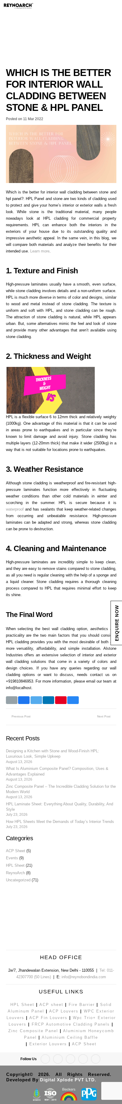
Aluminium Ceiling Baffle (70, 1037)
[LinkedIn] (83, 1059)
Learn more (39, 251)
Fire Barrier (82, 1004)
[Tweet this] (36, 700)
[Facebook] (98, 6)
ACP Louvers (63, 1011)
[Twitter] (109, 6)
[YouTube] (96, 1059)
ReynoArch (15, 873)
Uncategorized (18, 880)
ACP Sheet (15, 851)
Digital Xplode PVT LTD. (68, 1079)
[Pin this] (61, 700)
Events (12, 858)
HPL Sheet (15, 865)
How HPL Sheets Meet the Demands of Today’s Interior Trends (60, 821)
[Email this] (11, 700)
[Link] (47, 6)
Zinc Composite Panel (33, 1031)
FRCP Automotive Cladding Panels (71, 1024)
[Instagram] (71, 1059)
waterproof (15, 509)
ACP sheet (51, 1004)
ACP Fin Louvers (48, 1017)
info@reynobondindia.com (84, 977)
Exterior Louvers (48, 1044)
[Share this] (24, 700)
